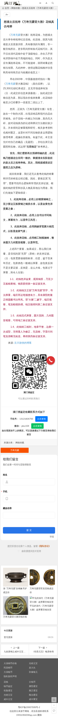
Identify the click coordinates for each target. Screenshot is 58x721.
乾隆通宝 (8, 690)
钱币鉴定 (8, 686)
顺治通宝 (33, 695)
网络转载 (15, 8)
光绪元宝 (33, 663)
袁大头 (32, 667)
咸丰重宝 (33, 699)
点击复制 (41, 419)
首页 (7, 8)
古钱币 (32, 682)
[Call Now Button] (50, 360)
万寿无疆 (15, 35)
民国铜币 (8, 667)
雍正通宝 (33, 690)
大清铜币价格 (10, 663)
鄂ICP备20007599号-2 (29, 707)
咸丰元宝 (8, 699)
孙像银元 (33, 672)
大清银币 (8, 672)
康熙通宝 (33, 686)
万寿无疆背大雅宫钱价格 (15, 617)
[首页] (54, 699)
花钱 (6, 682)
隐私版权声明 (10, 676)
